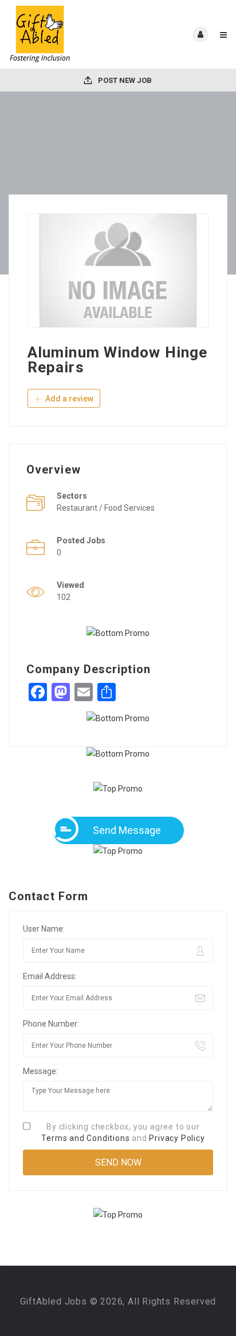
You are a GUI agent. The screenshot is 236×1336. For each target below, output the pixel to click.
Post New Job (124, 80)
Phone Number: (51, 1023)
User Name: (44, 928)
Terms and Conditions (85, 1138)
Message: (40, 1071)
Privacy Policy (176, 1138)
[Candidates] (63, 34)
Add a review (68, 398)
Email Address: (50, 976)
